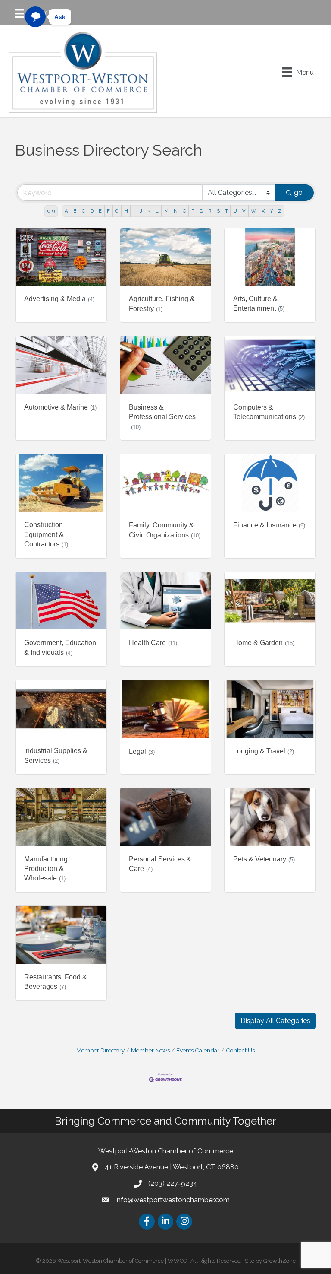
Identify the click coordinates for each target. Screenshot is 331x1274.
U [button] (235, 211)
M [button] (166, 211)
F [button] (108, 211)
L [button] (157, 211)
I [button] (133, 211)
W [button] (253, 211)
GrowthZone (279, 1261)
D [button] (92, 211)
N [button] (176, 211)
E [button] (100, 211)
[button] (275, 1021)
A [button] (66, 211)
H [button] (126, 211)
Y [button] (271, 211)
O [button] (184, 211)
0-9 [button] (51, 211)
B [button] (74, 211)
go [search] (298, 192)
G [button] (117, 211)
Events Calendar (197, 1050)
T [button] (226, 211)
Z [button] (279, 211)
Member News (150, 1050)
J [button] (141, 211)
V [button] (244, 211)
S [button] (218, 211)
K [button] (148, 211)
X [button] (263, 211)
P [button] (192, 211)
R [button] (209, 211)
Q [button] (201, 211)
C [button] (83, 211)
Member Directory (100, 1050)
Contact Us (240, 1050)
